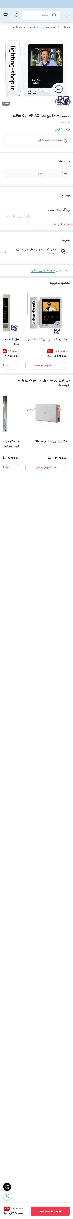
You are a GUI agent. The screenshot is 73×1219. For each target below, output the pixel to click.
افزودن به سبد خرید (50, 1211)
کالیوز (59, 129)
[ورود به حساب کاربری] (16, 15)
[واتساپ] (7, 1196)
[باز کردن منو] (67, 15)
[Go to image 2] (3, 103)
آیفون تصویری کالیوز (24, 27)
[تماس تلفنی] (7, 1187)
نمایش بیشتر (65, 224)
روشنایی (65, 27)
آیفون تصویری (48, 27)
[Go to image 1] (7, 103)
